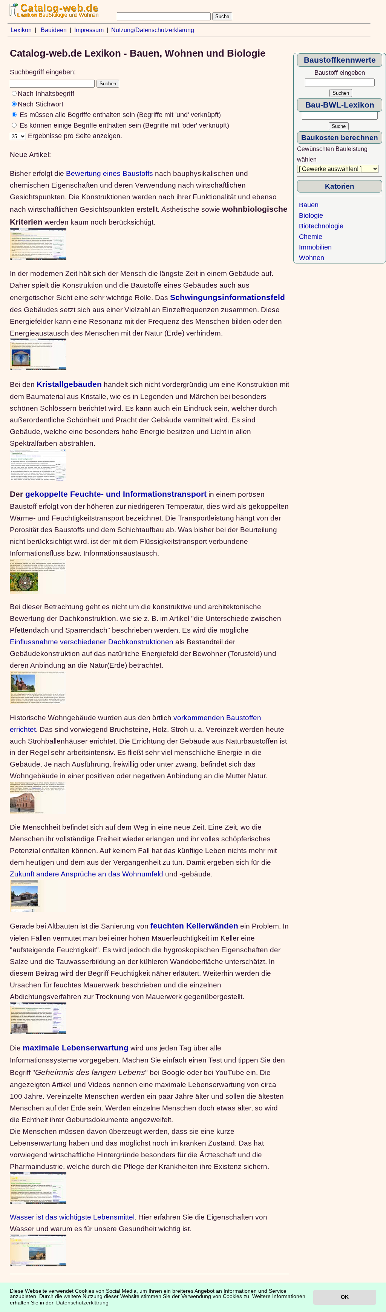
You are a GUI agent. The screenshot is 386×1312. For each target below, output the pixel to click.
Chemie (310, 236)
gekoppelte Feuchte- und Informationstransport (116, 494)
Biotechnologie (321, 226)
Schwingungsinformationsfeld (227, 297)
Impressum (89, 30)
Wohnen (311, 258)
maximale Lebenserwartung (76, 1047)
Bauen (309, 205)
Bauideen (54, 30)
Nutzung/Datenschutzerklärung (152, 30)
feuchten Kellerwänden (194, 925)
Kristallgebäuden (69, 384)
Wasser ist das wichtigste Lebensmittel (72, 1217)
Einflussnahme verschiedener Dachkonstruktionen (91, 642)
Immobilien (315, 247)
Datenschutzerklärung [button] (82, 1303)
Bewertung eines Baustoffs (109, 173)
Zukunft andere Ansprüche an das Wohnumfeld (86, 874)
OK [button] (345, 1297)
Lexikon (21, 30)
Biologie (311, 215)
